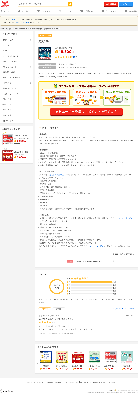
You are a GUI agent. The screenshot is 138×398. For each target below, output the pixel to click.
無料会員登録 (111, 4)
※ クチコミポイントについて (123, 309)
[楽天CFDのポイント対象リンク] (44, 53)
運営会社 (112, 382)
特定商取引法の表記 (100, 382)
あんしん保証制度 (56, 175)
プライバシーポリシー (70, 382)
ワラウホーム (27, 382)
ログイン (125, 4)
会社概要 (58, 382)
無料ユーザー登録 (22, 22)
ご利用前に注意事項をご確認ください (86, 261)
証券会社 (47, 29)
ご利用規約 (49, 382)
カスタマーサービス (124, 218)
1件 (74, 57)
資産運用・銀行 (36, 29)
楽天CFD (43, 41)
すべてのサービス (20, 29)
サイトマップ (38, 382)
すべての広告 (5, 29)
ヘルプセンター (85, 382)
